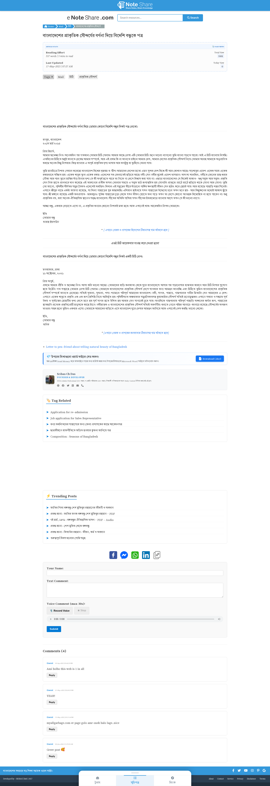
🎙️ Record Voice (60, 610)
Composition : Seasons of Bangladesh (72, 437)
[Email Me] (77, 385)
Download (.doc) (212, 358)
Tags (47, 77)
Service (230, 778)
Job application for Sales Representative (73, 418)
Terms (262, 778)
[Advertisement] (135, 102)
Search (194, 17)
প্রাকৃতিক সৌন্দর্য (88, 77)
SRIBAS (19, 778)
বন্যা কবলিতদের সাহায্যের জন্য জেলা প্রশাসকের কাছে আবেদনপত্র (84, 424)
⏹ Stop (82, 610)
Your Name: (55, 568)
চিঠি (69, 26)
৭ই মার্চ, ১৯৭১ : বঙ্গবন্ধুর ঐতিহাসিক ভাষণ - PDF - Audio (80, 520)
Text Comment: (57, 581)
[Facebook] (63, 385)
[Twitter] (68, 385)
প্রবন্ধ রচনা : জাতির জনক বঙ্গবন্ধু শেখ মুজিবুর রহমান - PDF (80, 514)
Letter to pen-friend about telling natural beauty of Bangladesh (86, 347)
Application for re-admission (67, 412)
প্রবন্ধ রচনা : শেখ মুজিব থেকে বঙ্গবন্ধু (67, 526)
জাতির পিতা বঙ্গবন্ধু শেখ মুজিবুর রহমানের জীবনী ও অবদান (80, 508)
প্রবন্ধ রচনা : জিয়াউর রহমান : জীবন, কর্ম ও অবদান (75, 532)
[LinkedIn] (73, 385)
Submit (54, 629)
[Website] (58, 385)
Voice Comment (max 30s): (66, 603)
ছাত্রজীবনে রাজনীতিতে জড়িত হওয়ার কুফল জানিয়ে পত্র (78, 430)
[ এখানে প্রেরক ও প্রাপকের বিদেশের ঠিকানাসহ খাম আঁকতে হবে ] (136, 230)
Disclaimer (251, 778)
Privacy (240, 778)
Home (50, 26)
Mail (61, 26)
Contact (220, 778)
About (211, 778)
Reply (52, 675)
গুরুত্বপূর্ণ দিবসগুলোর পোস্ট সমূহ (65, 538)
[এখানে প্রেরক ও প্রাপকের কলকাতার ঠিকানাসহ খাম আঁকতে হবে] (136, 333)
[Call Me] (82, 385)
